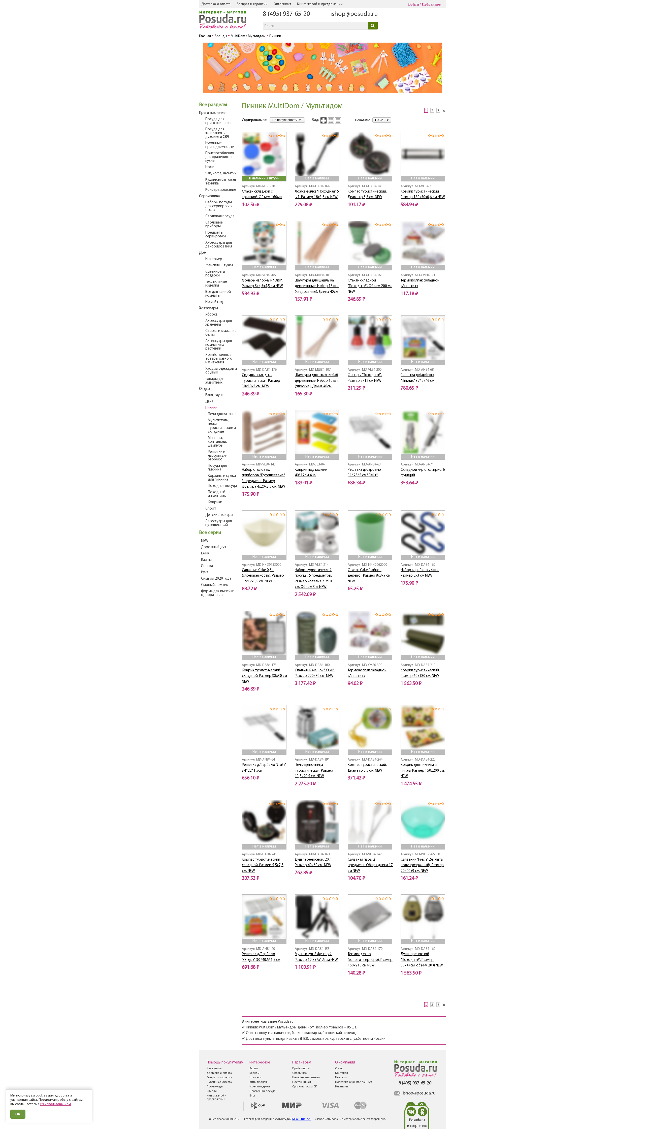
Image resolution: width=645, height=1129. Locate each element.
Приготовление (212, 113)
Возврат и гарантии (252, 4)
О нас (339, 1068)
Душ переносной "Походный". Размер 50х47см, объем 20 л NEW (422, 959)
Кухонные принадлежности (219, 145)
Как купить (214, 1068)
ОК (17, 1114)
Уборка (211, 315)
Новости (341, 1077)
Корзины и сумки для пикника (222, 478)
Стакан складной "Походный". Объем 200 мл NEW (370, 286)
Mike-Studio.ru (301, 1119)
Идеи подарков (259, 1086)
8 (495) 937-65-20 (286, 14)
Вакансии (341, 1086)
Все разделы (213, 104)
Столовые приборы (214, 224)
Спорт (210, 509)
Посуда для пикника (217, 468)
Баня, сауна (214, 395)
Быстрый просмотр (264, 169)
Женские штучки (219, 265)
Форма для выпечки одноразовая (217, 593)
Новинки (255, 1077)
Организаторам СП (304, 1086)
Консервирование (220, 190)
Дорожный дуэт (214, 547)
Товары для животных (214, 381)
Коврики (215, 502)
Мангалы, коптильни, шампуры (217, 442)
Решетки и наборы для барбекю (218, 455)
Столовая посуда (219, 216)
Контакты (341, 1073)
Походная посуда (222, 486)
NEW (204, 541)
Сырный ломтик (214, 585)
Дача (209, 401)
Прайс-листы (301, 1068)
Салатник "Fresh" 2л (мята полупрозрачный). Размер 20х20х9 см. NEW (422, 865)
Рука (204, 572)
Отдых (204, 389)
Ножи (209, 167)
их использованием (55, 1104)
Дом (202, 253)
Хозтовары (208, 308)
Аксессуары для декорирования (218, 244)
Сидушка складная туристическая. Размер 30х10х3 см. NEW (261, 380)
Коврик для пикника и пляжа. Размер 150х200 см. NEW (423, 770)
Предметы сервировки (215, 234)
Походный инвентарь (217, 494)
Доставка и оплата (216, 4)
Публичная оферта (219, 1082)
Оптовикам (282, 4)
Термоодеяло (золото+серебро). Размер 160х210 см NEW (370, 959)
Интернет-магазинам (306, 1077)
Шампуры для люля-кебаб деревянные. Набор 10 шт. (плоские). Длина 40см (317, 380)
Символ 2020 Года (216, 579)
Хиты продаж (258, 1082)
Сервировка (209, 196)
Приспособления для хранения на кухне (219, 157)
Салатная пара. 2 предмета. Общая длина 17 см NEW (370, 865)
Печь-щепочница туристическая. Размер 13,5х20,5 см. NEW (314, 770)
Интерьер (213, 259)
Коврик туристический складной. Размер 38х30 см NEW (264, 676)
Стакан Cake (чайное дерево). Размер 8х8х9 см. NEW (369, 575)
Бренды (254, 1073)
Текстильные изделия (216, 284)
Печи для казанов (222, 414)
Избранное (431, 4)
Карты (206, 560)
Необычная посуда (262, 1091)
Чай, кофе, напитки (221, 173)
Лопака (207, 566)
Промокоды (215, 1086)
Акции (253, 1068)
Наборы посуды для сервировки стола (219, 206)
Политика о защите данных (353, 1082)
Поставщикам (301, 1082)
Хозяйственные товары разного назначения (218, 358)
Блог (252, 1095)
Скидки (212, 1091)
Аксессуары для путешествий (218, 523)
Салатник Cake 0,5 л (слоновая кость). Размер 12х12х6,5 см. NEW (263, 575)
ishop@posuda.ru (354, 14)
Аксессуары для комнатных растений (218, 345)
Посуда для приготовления (218, 121)
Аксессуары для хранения (218, 323)
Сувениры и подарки (215, 273)
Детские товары (219, 515)
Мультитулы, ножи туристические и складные (222, 426)
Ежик (205, 553)
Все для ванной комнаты (218, 294)
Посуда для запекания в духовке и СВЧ (217, 133)
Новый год (214, 302)
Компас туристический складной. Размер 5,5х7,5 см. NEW (262, 865)
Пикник (211, 408)
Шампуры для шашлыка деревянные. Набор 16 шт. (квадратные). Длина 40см (317, 286)
